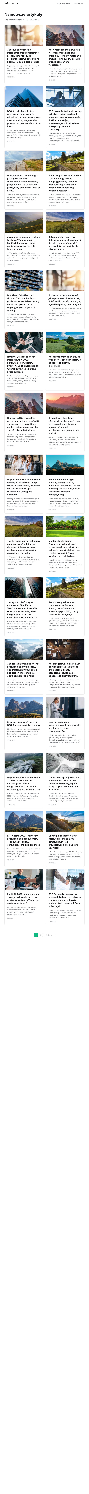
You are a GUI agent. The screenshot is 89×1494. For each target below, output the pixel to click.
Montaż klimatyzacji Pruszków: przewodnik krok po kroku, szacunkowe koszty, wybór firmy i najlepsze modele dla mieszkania (65, 783)
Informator (11, 3)
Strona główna (78, 3)
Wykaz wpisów (63, 3)
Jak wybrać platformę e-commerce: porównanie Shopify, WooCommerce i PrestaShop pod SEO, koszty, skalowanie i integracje (64, 608)
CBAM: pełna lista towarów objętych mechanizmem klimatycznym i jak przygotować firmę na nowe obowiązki (63, 841)
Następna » (49, 935)
